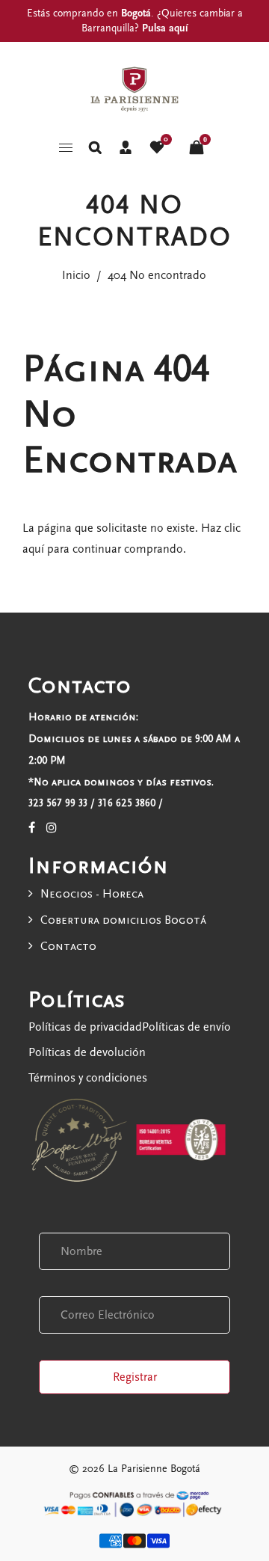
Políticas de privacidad (85, 1027)
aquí (33, 549)
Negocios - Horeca (91, 894)
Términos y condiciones (87, 1078)
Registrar (135, 1377)
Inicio (76, 275)
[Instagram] (51, 828)
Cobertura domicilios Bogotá (123, 920)
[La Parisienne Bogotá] (134, 87)
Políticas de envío (186, 1027)
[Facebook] (31, 828)
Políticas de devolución (87, 1052)
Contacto (68, 946)
